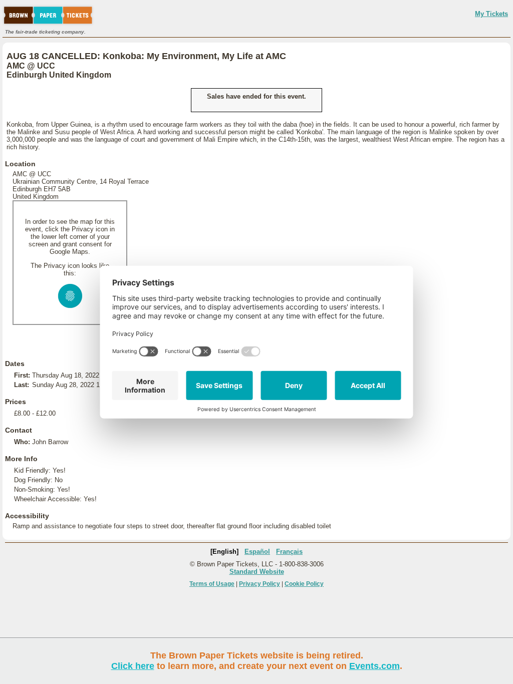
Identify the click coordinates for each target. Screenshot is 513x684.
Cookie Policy (304, 583)
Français (289, 551)
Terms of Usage (211, 583)
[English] (224, 551)
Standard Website (256, 571)
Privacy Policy (259, 583)
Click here (132, 666)
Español (257, 551)
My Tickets (491, 14)
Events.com (374, 666)
